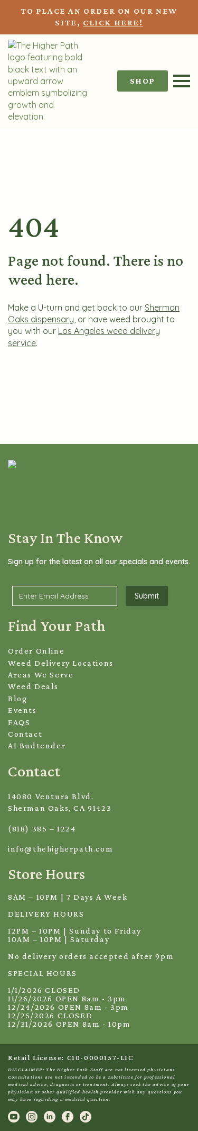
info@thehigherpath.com (60, 848)
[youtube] (14, 1117)
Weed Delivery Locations (61, 662)
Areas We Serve (40, 674)
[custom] (85, 1117)
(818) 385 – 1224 (42, 828)
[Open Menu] (181, 81)
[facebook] (67, 1117)
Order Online (36, 650)
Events (22, 709)
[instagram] (31, 1117)
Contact (25, 733)
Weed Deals (33, 686)
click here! (113, 22)
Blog (17, 698)
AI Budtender (36, 745)
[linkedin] (49, 1117)
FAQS (19, 722)
